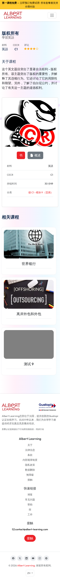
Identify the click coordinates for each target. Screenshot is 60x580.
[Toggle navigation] (52, 15)
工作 (30, 514)
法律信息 (30, 449)
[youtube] (33, 558)
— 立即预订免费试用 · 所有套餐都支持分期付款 (30, 4)
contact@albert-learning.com (31, 529)
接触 (30, 479)
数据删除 (30, 469)
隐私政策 (30, 464)
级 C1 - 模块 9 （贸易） (40, 192)
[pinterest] (46, 558)
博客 (30, 494)
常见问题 (30, 499)
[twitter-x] (20, 558)
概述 (37, 155)
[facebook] (13, 558)
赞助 (30, 504)
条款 (30, 454)
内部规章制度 (30, 459)
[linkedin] (26, 558)
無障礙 (30, 474)
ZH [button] (29, 573)
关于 (30, 445)
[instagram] (39, 558)
